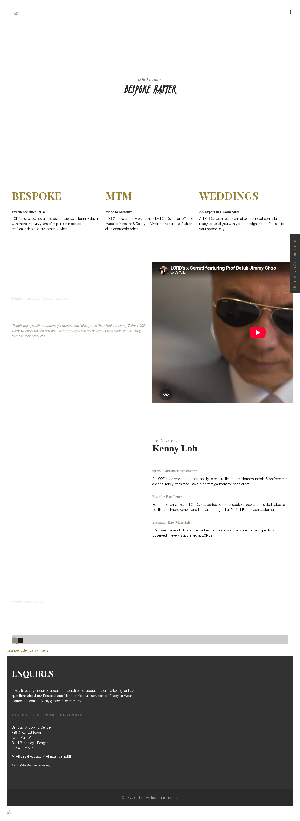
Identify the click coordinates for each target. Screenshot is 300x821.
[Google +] (250, 12)
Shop (274, 29)
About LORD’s (114, 29)
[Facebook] (229, 12)
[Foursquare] (239, 12)
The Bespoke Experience (140, 29)
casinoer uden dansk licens (27, 650)
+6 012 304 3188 (58, 757)
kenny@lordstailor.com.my (31, 765)
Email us (57, 12)
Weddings (170, 29)
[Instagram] (260, 12)
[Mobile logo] (9, 809)
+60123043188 (28, 12)
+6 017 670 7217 (29, 757)
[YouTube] (270, 12)
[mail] (281, 12)
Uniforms (197, 29)
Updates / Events (222, 29)
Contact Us (247, 29)
